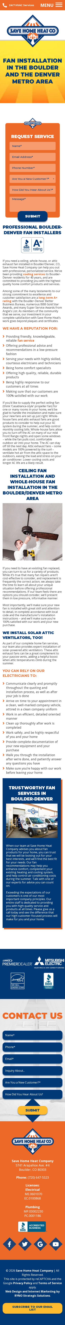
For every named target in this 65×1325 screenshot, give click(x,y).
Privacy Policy (22, 1283)
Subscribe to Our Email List (32, 1308)
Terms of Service (50, 1283)
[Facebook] (9, 1247)
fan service (26, 340)
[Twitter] (25, 1247)
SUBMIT (32, 1110)
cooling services (34, 274)
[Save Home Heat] (32, 31)
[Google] (40, 1247)
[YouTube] (55, 1247)
